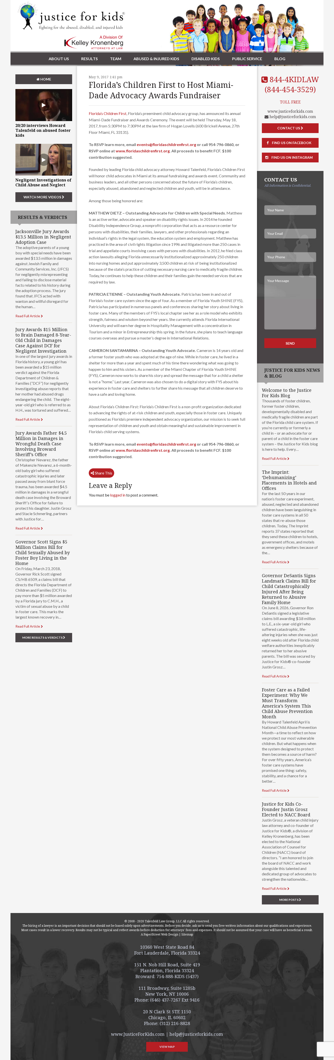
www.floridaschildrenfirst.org (143, 150)
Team (115, 58)
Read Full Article (28, 316)
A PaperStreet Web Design (159, 934)
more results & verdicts (42, 637)
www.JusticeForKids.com (138, 1034)
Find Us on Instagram (292, 157)
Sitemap (187, 934)
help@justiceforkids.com (292, 116)
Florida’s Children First (107, 113)
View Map (167, 1047)
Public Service (247, 58)
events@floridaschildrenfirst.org (166, 144)
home (45, 79)
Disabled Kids (205, 58)
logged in (117, 495)
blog (279, 58)
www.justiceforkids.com (290, 111)
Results (89, 58)
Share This (103, 473)
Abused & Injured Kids (156, 58)
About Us (59, 58)
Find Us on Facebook (291, 143)
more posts (289, 900)
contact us (289, 128)
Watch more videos (42, 197)
